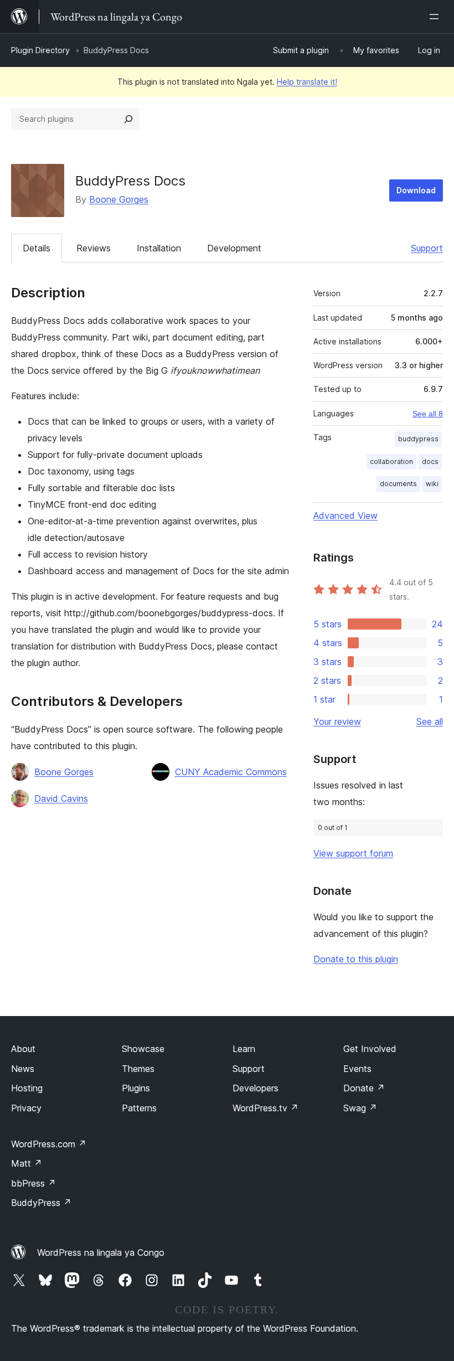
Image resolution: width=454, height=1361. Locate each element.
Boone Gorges (118, 199)
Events (357, 1068)
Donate (364, 1088)
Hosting (27, 1088)
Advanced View (345, 515)
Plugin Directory (40, 50)
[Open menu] (436, 16)
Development (234, 248)
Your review (337, 721)
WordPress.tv (265, 1107)
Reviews (93, 248)
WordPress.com (48, 1143)
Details (36, 248)
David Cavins (61, 798)
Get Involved (369, 1048)
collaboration (391, 461)
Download (416, 190)
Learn (244, 1048)
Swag (360, 1107)
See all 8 (427, 413)
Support (427, 248)
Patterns (139, 1107)
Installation (159, 248)
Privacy (26, 1107)
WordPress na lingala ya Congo (100, 1252)
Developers (255, 1088)
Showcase (143, 1048)
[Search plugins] (128, 119)
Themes (138, 1068)
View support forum (353, 853)
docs (430, 461)
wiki (432, 484)
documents (398, 484)
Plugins (136, 1088)
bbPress (33, 1183)
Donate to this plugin (355, 959)
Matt (26, 1163)
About (23, 1048)
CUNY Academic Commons (231, 771)
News (22, 1068)
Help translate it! (307, 81)
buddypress (418, 439)
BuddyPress (41, 1202)
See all (429, 721)
